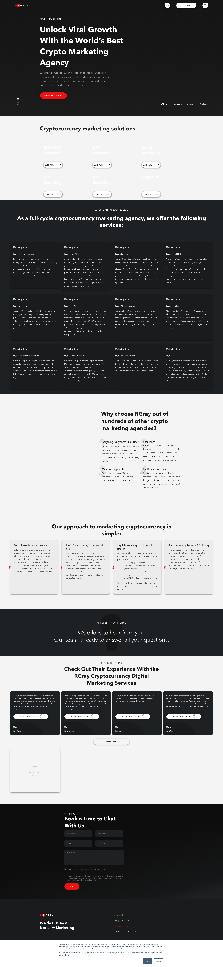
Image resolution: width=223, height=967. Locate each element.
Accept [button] (147, 961)
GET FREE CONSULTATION (53, 95)
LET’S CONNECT (186, 5)
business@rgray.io (120, 926)
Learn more (49, 165)
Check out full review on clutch (28, 716)
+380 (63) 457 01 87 (121, 921)
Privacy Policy (126, 949)
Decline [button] (158, 961)
